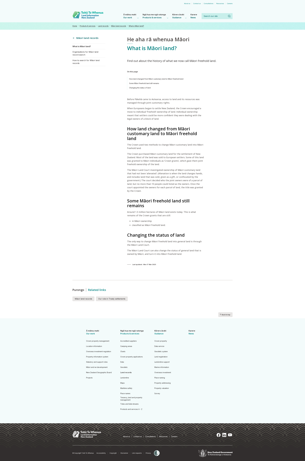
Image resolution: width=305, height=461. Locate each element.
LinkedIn (224, 435)
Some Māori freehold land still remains (144, 83)
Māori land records (118, 26)
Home (74, 26)
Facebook (218, 435)
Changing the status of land (140, 88)
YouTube (230, 435)
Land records (103, 26)
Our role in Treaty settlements (111, 299)
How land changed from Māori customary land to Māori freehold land (156, 79)
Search (229, 16)
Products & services (87, 26)
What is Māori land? (136, 26)
